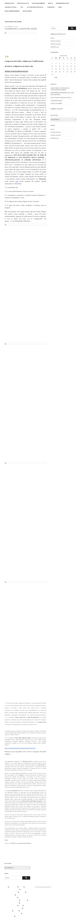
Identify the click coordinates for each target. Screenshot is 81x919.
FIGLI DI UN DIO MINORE (38, 3)
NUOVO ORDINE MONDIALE (12, 11)
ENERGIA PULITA (9, 3)
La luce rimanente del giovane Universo (61, 97)
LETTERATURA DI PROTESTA (35, 7)
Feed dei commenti (56, 44)
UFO (22, 7)
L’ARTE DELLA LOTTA (23, 3)
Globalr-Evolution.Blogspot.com (16, 71)
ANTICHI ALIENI (27, 11)
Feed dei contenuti (55, 41)
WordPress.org (55, 47)
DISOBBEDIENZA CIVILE (62, 3)
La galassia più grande (56, 100)
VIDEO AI (50, 3)
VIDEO (60, 7)
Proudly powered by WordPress (43, 887)
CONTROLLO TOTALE (10, 7)
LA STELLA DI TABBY (56, 103)
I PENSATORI (50, 7)
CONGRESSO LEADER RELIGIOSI (21, 29)
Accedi (52, 38)
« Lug (55, 77)
